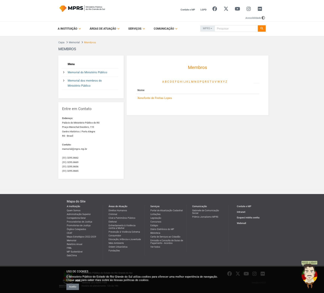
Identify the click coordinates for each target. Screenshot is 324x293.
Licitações (155, 214)
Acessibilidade (253, 17)
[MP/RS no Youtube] (237, 9)
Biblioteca (155, 233)
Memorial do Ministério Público (87, 72)
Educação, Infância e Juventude (125, 239)
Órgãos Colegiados (76, 229)
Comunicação (164, 28)
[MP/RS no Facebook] (215, 9)
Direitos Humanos (118, 210)
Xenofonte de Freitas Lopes (154, 98)
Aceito (72, 286)
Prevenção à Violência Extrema (124, 232)
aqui (78, 280)
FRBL (69, 248)
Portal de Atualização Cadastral (166, 210)
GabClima (72, 255)
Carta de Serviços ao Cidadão (165, 236)
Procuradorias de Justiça (79, 221)
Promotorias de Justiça (79, 225)
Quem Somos (73, 210)
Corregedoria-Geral (76, 218)
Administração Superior (79, 214)
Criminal (113, 214)
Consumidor (115, 235)
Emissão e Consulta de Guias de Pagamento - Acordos (166, 241)
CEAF (69, 233)
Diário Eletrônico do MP (162, 229)
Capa (61, 42)
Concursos (155, 221)
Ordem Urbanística (118, 247)
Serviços (135, 28)
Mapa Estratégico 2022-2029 (81, 236)
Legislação (155, 218)
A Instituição (68, 28)
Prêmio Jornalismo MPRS (205, 217)
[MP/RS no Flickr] (260, 9)
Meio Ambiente (116, 243)
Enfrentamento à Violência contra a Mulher (122, 226)
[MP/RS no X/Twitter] (226, 9)
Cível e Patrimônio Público (122, 218)
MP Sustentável (74, 251)
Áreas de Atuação (103, 28)
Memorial (74, 42)
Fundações (114, 250)
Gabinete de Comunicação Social (205, 211)
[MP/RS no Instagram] (248, 9)
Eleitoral (113, 221)
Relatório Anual (74, 244)
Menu (71, 64)
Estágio (154, 225)
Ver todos (155, 247)
